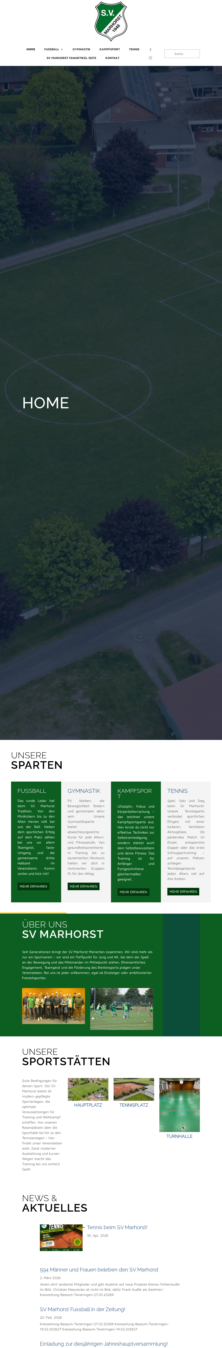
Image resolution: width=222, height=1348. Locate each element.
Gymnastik (81, 49)
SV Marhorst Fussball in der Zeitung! (82, 1309)
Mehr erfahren (33, 886)
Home (30, 49)
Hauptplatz (88, 1105)
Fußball (51, 49)
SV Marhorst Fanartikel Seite (71, 58)
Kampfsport (110, 49)
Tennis (134, 49)
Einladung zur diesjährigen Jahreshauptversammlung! (104, 1344)
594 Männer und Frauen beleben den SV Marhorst (99, 1269)
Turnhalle (179, 1136)
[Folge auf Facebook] (150, 50)
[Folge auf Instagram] (150, 58)
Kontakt (112, 58)
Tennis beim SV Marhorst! (117, 1227)
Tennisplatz (133, 1105)
